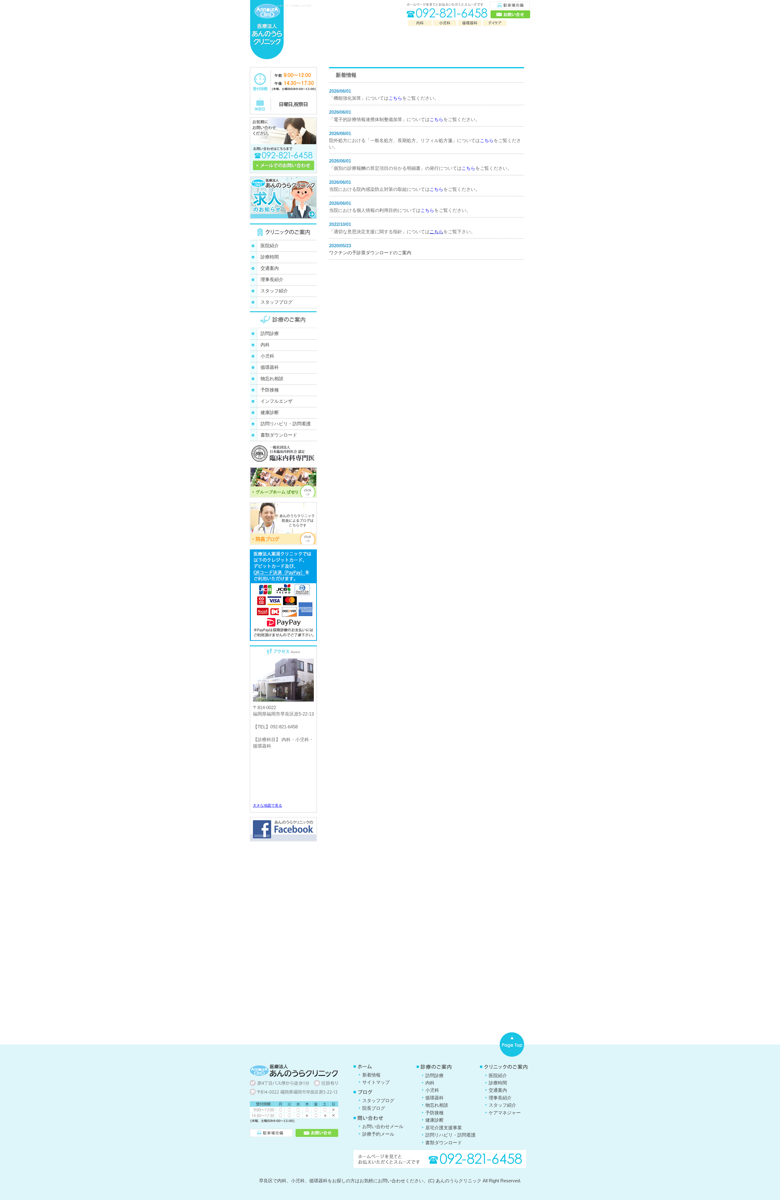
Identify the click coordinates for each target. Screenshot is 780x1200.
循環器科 (270, 367)
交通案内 (270, 268)
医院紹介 (270, 245)
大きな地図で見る (267, 805)
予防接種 (270, 389)
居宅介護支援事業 (443, 1127)
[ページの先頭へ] (512, 1044)
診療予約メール (378, 1134)
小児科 (267, 356)
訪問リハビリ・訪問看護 (286, 423)
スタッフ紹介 (274, 290)
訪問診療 (270, 333)
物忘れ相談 (272, 378)
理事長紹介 (272, 279)
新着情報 (371, 1074)
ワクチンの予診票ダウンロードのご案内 (370, 252)
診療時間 (270, 256)
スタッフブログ (276, 302)
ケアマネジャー (505, 1112)
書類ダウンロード (279, 435)
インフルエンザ (276, 401)
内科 (265, 344)
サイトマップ (376, 1082)
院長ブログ (373, 1108)
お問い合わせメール (382, 1126)
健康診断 (270, 412)
